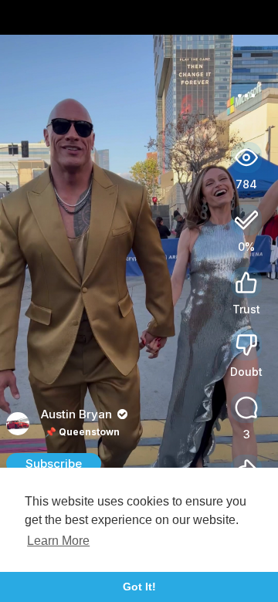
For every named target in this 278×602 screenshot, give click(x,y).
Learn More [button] (58, 540)
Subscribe (53, 463)
